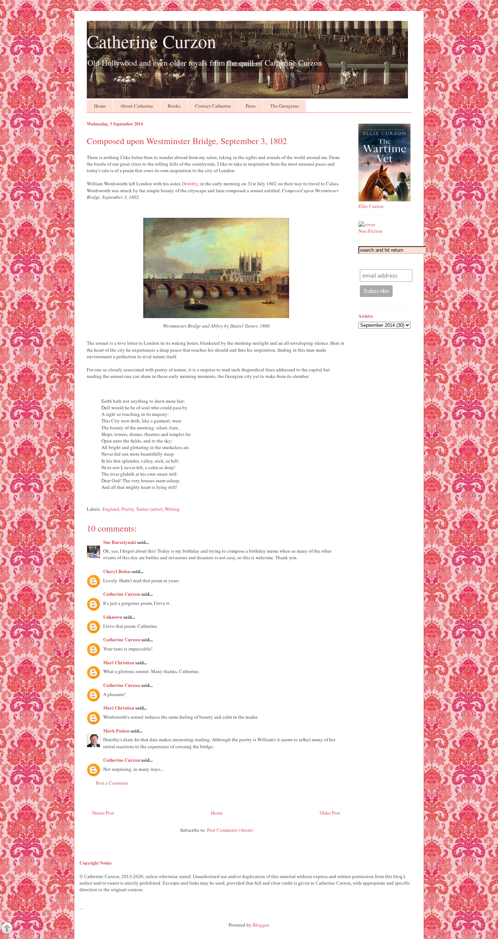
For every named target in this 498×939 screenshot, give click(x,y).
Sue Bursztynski (119, 541)
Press (251, 106)
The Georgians (284, 106)
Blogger (260, 924)
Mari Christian (118, 662)
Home (100, 106)
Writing (172, 509)
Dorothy (190, 183)
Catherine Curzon (151, 41)
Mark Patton (116, 730)
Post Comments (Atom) (230, 830)
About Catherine (136, 106)
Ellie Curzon (371, 206)
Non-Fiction (370, 231)
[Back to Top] (7, 928)
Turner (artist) (149, 509)
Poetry (127, 509)
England (110, 509)
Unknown (112, 616)
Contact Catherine (213, 106)
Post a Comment (112, 783)
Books (174, 106)
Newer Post (103, 812)
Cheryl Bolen (117, 571)
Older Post (330, 812)
